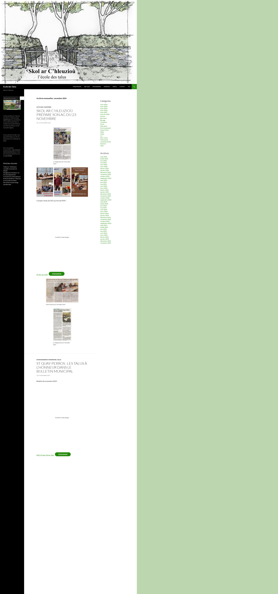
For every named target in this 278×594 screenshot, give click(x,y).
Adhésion (107, 86)
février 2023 (104, 237)
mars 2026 (104, 166)
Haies (102, 134)
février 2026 (104, 168)
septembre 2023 (105, 223)
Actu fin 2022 (104, 114)
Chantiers (47, 107)
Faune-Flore (104, 130)
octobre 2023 (104, 221)
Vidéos (115, 86)
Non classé (104, 138)
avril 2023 (103, 233)
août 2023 (103, 225)
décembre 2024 (105, 194)
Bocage (102, 120)
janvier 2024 (104, 215)
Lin (101, 136)
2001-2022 (87, 86)
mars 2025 (104, 188)
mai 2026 (103, 163)
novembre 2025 (105, 174)
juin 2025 (103, 182)
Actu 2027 (103, 112)
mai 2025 (103, 184)
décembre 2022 (105, 241)
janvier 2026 (104, 170)
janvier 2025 (104, 192)
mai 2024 (103, 208)
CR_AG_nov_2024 (42, 275)
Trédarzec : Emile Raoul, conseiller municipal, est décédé (10, 169)
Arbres (102, 116)
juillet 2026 (104, 159)
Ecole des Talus (9, 86)
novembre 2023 (105, 219)
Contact (122, 86)
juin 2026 (103, 161)
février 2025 (104, 190)
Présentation (77, 86)
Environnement (42, 359)
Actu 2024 (39, 107)
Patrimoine (52, 359)
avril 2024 (103, 210)
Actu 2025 (103, 108)
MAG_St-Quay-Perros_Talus (45, 455)
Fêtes (102, 132)
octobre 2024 (104, 198)
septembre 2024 (105, 200)
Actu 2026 (103, 110)
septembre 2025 (105, 178)
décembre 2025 (105, 172)
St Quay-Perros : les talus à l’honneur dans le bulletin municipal (61, 367)
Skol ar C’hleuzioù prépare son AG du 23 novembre (56, 114)
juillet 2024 (104, 204)
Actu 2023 (103, 104)
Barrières (103, 118)
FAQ (129, 86)
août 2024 (103, 202)
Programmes (97, 86)
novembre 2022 (105, 243)
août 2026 (103, 157)
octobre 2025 (104, 176)
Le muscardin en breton (10, 180)
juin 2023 (103, 229)
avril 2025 (103, 186)
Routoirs (103, 144)
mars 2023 (104, 235)
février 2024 (104, 213)
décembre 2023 (105, 217)
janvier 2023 (104, 239)
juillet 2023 (104, 227)
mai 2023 (103, 231)
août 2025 (103, 180)
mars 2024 (104, 212)
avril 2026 (103, 165)
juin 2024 (103, 206)
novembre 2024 (105, 196)
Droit (102, 124)
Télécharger (56, 274)
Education (103, 126)
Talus (59, 359)
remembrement (105, 142)
